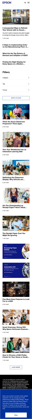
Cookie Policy (12, 401)
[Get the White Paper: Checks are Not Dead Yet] (16, 251)
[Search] (24, 2)
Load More (16, 367)
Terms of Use (11, 387)
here (4, 408)
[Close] (16, 415)
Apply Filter (16, 98)
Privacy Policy (12, 386)
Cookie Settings (19, 399)
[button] (28, 2)
